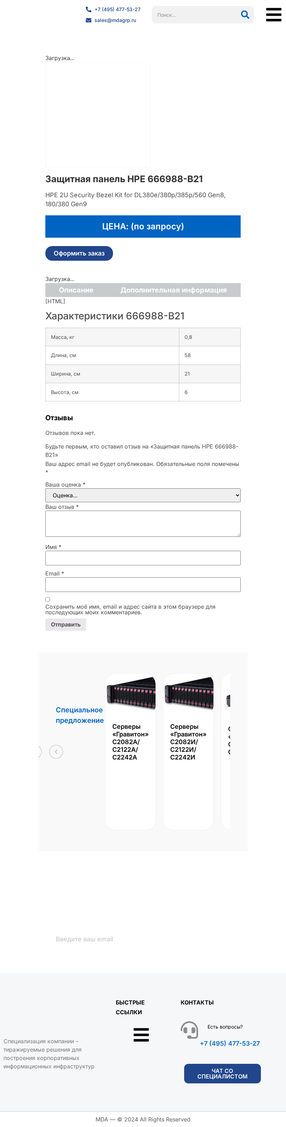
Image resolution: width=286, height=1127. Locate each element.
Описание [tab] (76, 290)
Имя (53, 547)
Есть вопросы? (225, 1027)
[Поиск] (245, 14)
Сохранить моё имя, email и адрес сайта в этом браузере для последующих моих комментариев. (130, 609)
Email (54, 573)
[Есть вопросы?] (189, 1030)
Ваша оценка (65, 484)
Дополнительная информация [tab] (173, 290)
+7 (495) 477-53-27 (230, 1043)
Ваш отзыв (62, 507)
